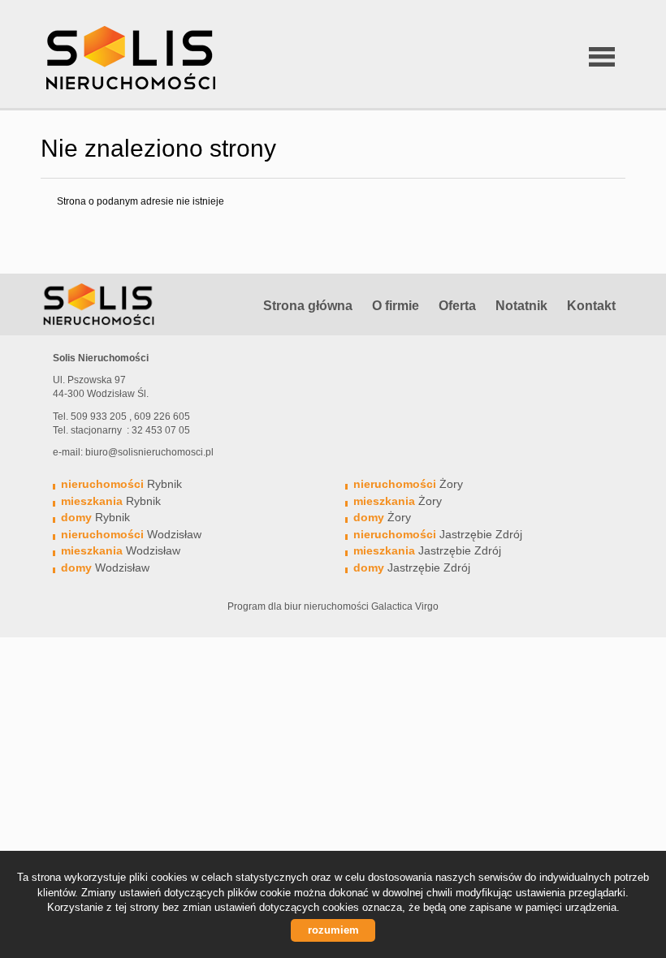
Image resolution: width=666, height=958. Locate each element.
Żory (408, 483)
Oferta (457, 306)
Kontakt (591, 306)
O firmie (395, 306)
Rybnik (121, 483)
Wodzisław (131, 534)
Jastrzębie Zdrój (437, 534)
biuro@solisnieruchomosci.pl (149, 452)
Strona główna (307, 306)
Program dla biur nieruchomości (299, 606)
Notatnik (521, 306)
